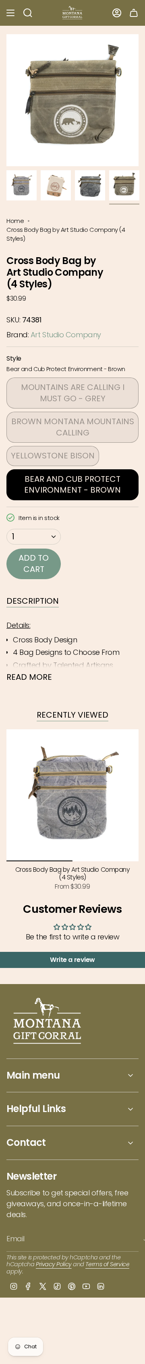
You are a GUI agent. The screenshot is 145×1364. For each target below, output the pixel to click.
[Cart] (133, 13)
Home (15, 221)
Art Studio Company (66, 335)
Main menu (33, 1075)
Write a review (72, 959)
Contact (26, 1142)
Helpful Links (36, 1108)
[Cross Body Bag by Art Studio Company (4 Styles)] (72, 795)
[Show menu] (10, 13)
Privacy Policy (54, 1264)
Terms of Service (107, 1264)
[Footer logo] (47, 1022)
